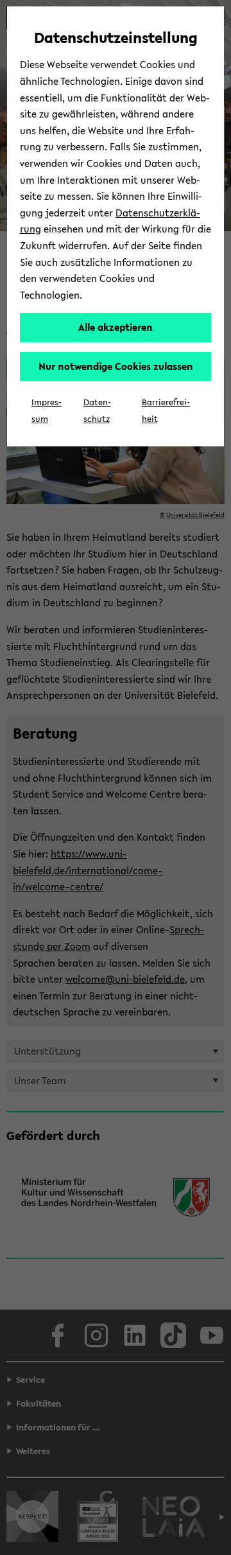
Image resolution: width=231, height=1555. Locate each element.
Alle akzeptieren (115, 327)
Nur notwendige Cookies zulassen (115, 366)
